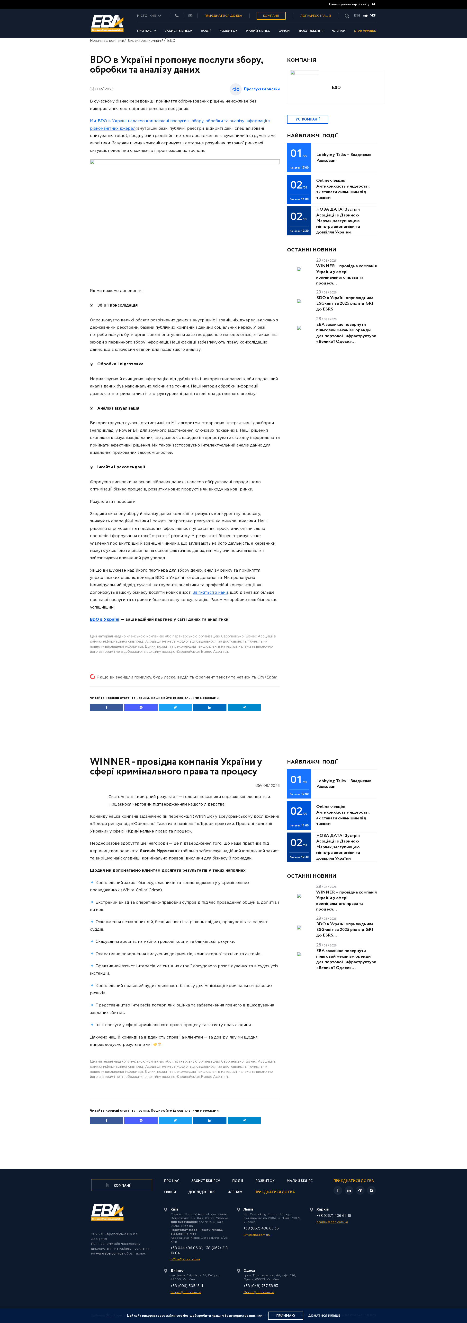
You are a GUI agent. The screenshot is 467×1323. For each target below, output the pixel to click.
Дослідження (310, 31)
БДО (171, 40)
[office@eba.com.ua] (190, 16)
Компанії (271, 16)
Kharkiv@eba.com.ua (332, 1222)
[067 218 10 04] (177, 16)
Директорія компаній (145, 40)
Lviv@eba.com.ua (256, 1235)
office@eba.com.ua (185, 1259)
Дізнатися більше (324, 1315)
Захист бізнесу (178, 31)
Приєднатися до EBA (274, 1193)
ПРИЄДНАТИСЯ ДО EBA (223, 15)
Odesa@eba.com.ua (258, 1292)
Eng (357, 15)
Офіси (284, 31)
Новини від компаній (107, 40)
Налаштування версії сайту (349, 4)
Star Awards (365, 31)
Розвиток (228, 31)
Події (206, 31)
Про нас (144, 31)
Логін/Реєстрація (315, 15)
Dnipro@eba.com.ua (186, 1292)
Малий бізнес (258, 31)
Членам (339, 31)
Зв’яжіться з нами (210, 592)
